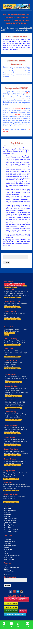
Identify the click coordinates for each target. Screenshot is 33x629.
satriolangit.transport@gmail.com (15, 614)
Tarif (8, 14)
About (5, 565)
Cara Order (7, 543)
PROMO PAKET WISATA (22, 17)
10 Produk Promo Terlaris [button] (10, 146)
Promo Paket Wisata (10, 522)
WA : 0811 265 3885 (12, 611)
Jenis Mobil (14, 14)
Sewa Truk (7, 512)
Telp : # (24, 611)
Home (4, 14)
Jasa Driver (7, 516)
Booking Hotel (8, 524)
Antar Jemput (8, 20)
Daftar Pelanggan (21, 23)
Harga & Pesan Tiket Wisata (21, 20)
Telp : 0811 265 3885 (12, 607)
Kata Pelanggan (10, 23)
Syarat (28, 14)
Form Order (21, 14)
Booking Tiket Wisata (10, 526)
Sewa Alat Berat (8, 528)
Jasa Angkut (7, 514)
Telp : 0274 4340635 (12, 603)
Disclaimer (7, 569)
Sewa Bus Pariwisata (10, 510)
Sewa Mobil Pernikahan (11, 532)
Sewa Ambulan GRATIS (11, 530)
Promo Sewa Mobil (9, 542)
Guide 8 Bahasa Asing (10, 518)
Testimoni (7, 575)
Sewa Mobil (7, 508)
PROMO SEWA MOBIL (10, 17)
